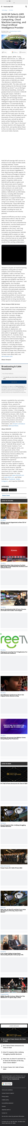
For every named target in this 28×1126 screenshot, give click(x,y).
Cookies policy (5, 1099)
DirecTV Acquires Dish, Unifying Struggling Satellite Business (13, 1053)
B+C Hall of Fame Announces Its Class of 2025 (13, 1046)
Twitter (18, 479)
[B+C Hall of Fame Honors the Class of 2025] (14, 1035)
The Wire (11, 10)
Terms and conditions (7, 1090)
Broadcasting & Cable (15, 31)
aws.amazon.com (6, 356)
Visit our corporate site (13, 1079)
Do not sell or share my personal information (13, 1116)
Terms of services (19, 386)
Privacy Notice (21, 387)
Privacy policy (5, 1096)
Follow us (16, 52)
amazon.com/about (19, 424)
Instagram (4, 481)
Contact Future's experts (8, 1093)
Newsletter (23, 52)
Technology (4, 10)
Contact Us (4, 1113)
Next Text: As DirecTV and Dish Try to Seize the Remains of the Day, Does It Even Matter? (14, 1060)
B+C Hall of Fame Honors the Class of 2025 (14, 1040)
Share (5, 52)
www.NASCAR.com (18, 475)
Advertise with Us (6, 1109)
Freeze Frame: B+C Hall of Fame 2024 (13, 1068)
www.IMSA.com (9, 477)
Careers (4, 1106)
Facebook (12, 479)
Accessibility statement (7, 1103)
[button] (2, 6)
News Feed (5, 31)
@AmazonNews (13, 426)
